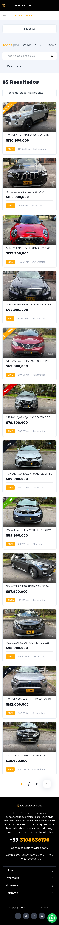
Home (5, 15)
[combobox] (29, 93)
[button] (52, 918)
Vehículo (33, 45)
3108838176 (29, 840)
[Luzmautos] (16, 5)
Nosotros (12, 885)
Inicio (9, 870)
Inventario (13, 877)
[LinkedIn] (42, 916)
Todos (10, 45)
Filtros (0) (29, 28)
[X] (26, 916)
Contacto (12, 893)
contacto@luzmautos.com (29, 847)
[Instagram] (34, 916)
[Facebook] (18, 916)
